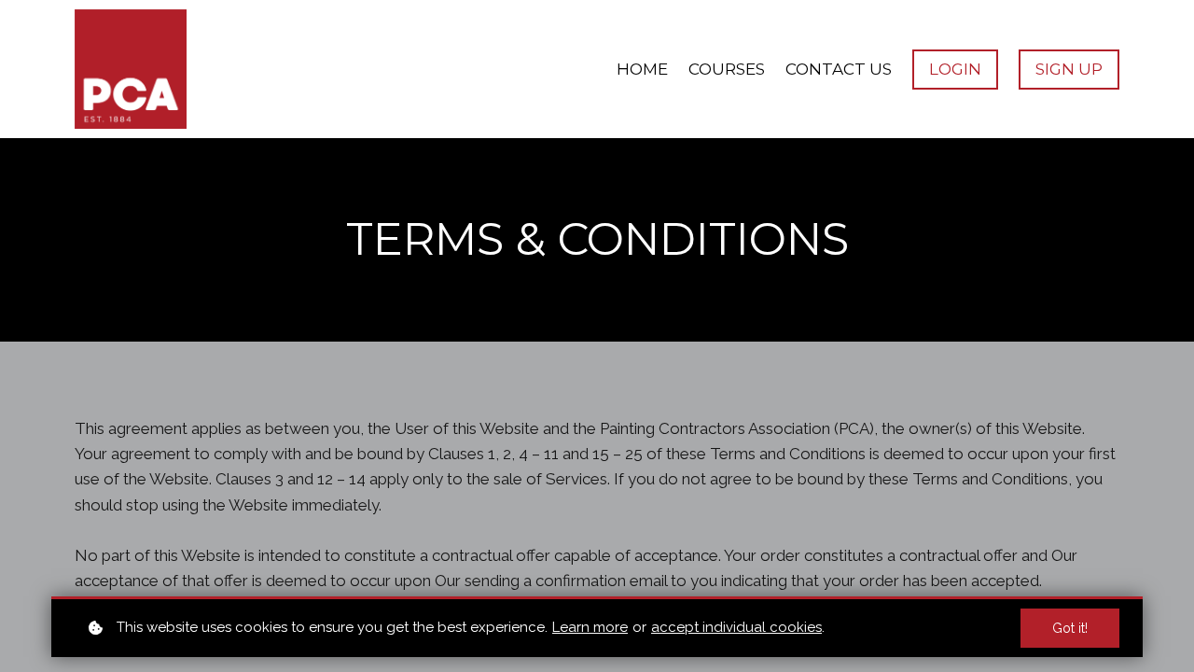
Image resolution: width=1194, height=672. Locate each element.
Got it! (1070, 628)
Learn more (590, 627)
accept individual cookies (736, 627)
